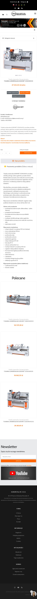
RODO (18, 538)
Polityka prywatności (18, 535)
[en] (16, 5)
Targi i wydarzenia (18, 558)
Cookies (18, 541)
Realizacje (18, 555)
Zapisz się (18, 460)
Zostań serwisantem (18, 574)
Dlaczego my (18, 516)
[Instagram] (15, 8)
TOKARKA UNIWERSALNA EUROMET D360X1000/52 (18, 421)
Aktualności (18, 552)
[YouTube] (18, 8)
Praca (18, 519)
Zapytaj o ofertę (25, 92)
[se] (24, 5)
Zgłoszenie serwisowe (18, 568)
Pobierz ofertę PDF (12, 92)
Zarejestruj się (14, 2)
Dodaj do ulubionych (19, 96)
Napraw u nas (18, 571)
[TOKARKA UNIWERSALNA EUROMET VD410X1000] (18, 60)
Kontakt (18, 522)
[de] (19, 5)
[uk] (21, 5)
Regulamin (18, 532)
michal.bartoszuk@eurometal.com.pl (13, 118)
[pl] (13, 5)
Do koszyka (28, 152)
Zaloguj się (23, 2)
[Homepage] (18, 14)
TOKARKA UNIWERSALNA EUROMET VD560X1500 (18, 371)
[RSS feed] (22, 8)
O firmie (18, 513)
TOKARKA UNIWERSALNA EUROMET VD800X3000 (18, 321)
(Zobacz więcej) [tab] (20, 167)
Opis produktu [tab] (19, 161)
